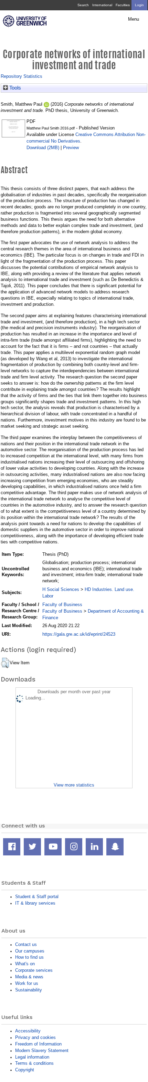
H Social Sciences (60, 589)
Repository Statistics (21, 76)
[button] (5, 663)
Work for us (26, 983)
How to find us (29, 957)
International (102, 5)
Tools (14, 88)
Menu (133, 19)
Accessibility (28, 1030)
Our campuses (29, 951)
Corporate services (34, 970)
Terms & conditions (34, 1063)
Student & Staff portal (37, 896)
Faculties (123, 5)
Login (139, 5)
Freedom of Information (38, 1044)
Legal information (32, 1057)
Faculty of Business (62, 604)
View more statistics (74, 785)
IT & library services (35, 903)
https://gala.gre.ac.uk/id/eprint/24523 (78, 634)
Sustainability (28, 989)
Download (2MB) (43, 147)
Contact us (26, 944)
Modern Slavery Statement (41, 1050)
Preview (71, 147)
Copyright (24, 1069)
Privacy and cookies (35, 1037)
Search (83, 5)
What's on (25, 963)
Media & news (29, 976)
